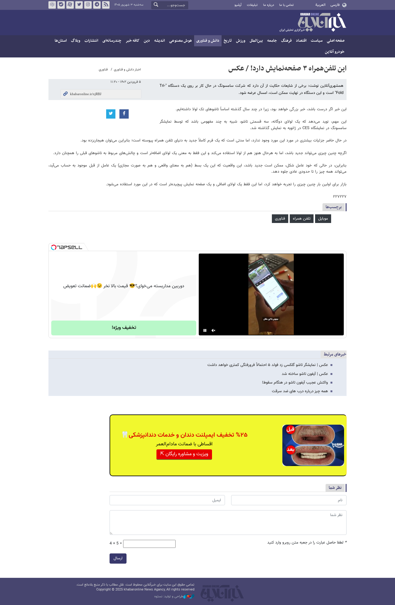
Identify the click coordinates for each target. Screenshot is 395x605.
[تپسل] (54, 247)
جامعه (272, 40)
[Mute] (213, 330)
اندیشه (159, 40)
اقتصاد (301, 40)
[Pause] (205, 330)
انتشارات (91, 40)
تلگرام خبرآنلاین (97, 5)
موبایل (323, 219)
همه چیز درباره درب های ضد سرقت (300, 391)
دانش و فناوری (207, 40)
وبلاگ (75, 40)
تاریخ (228, 40)
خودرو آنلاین (334, 51)
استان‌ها (61, 40)
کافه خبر (132, 40)
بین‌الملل (256, 40)
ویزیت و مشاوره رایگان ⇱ (184, 454)
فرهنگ (286, 40)
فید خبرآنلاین (106, 5)
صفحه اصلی (335, 40)
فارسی (335, 5)
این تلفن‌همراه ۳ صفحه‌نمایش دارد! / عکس (287, 68)
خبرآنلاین (313, 23)
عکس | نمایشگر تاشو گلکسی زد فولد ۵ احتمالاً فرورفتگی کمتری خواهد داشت (267, 365)
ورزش (240, 40)
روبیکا (52, 5)
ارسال (118, 558)
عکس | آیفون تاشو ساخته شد (305, 374)
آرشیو (238, 5)
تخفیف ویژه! (124, 328)
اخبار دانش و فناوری (127, 69)
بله (61, 5)
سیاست (316, 40)
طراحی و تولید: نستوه (168, 596)
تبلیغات (252, 5)
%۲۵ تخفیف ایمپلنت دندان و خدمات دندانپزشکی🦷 (184, 435)
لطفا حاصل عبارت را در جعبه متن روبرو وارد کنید (307, 543)
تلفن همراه (301, 219)
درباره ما (268, 5)
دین (147, 40)
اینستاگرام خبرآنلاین (88, 5)
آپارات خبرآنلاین (70, 5)
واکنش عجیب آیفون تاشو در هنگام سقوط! (295, 383)
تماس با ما (286, 5)
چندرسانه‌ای (111, 40)
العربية (320, 5)
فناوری (103, 69)
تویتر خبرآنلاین (79, 5)
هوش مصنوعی (180, 40)
